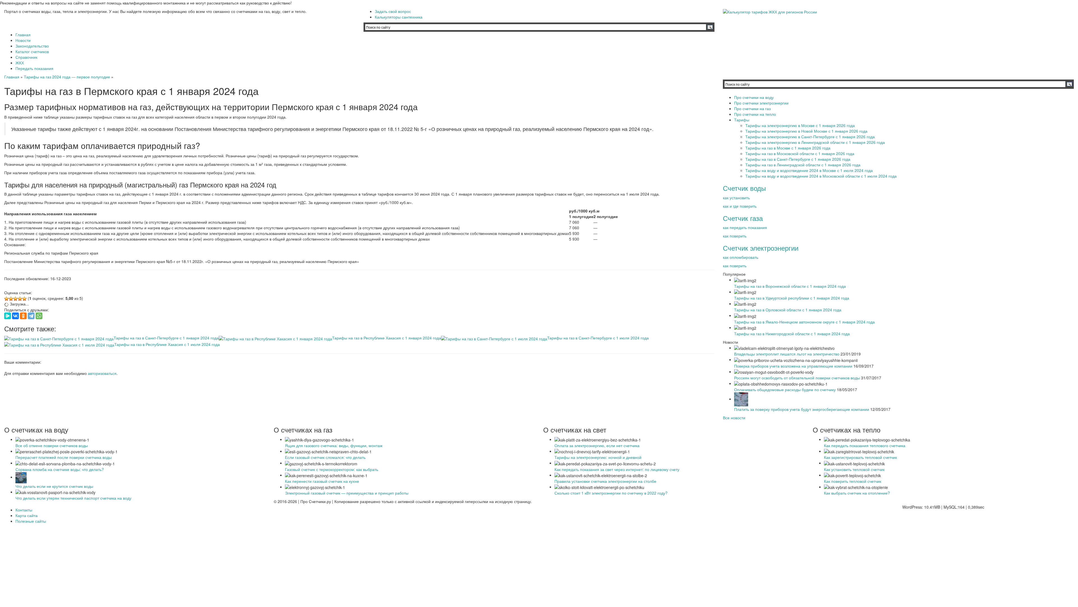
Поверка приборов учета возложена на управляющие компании (793, 366)
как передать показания (745, 227)
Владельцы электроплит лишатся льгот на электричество (786, 354)
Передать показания (34, 68)
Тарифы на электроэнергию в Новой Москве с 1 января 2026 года (806, 131)
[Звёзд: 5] (24, 298)
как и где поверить (740, 206)
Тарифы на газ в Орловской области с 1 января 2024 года (787, 309)
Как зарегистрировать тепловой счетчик (860, 457)
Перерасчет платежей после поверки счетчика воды (63, 457)
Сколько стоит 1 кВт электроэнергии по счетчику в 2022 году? (611, 493)
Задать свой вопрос (393, 11)
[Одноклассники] (23, 315)
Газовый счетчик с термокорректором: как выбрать (331, 469)
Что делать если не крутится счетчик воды (54, 486)
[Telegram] (31, 315)
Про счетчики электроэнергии (761, 103)
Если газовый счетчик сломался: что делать (325, 457)
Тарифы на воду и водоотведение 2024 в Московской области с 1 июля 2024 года (821, 176)
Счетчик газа (743, 218)
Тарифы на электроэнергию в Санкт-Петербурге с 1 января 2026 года (810, 136)
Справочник (26, 57)
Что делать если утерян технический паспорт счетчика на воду (73, 498)
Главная (23, 34)
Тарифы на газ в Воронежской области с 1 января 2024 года (790, 286)
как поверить (734, 236)
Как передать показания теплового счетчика (864, 445)
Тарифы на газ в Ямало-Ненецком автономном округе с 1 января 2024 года (804, 322)
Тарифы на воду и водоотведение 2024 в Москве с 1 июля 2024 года (809, 170)
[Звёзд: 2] (11, 298)
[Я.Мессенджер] (7, 315)
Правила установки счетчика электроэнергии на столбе (605, 481)
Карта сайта (26, 515)
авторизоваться (102, 373)
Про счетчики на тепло (755, 114)
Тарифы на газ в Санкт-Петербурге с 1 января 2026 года (797, 159)
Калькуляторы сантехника (398, 17)
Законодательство (32, 46)
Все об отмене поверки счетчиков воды (51, 445)
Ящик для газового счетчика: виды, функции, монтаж (333, 445)
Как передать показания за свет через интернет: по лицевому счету (616, 469)
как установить (736, 197)
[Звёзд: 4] (20, 298)
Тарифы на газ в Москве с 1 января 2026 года (787, 148)
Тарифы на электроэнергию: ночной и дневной (597, 457)
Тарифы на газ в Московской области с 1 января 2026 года (799, 153)
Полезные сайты (30, 521)
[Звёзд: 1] (6, 298)
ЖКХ (19, 62)
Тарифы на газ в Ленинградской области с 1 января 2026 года (802, 164)
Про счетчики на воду (754, 97)
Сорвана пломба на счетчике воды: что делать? (59, 469)
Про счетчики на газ (752, 108)
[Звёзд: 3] (15, 298)
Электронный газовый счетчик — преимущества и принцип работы (346, 493)
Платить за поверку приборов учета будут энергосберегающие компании (801, 409)
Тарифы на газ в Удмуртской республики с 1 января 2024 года (791, 298)
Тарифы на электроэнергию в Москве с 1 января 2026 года (800, 125)
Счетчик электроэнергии (760, 248)
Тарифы (741, 120)
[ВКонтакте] (15, 315)
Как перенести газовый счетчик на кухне (322, 481)
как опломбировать (740, 257)
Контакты (23, 510)
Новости (23, 40)
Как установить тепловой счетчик (854, 469)
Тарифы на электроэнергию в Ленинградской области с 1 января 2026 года (815, 142)
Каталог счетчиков (32, 51)
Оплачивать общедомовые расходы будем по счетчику (785, 389)
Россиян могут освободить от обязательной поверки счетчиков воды (797, 377)
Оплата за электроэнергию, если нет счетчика (597, 445)
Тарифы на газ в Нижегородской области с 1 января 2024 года (792, 333)
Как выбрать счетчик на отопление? (857, 493)
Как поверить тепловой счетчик (852, 481)
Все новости (734, 417)
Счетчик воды (744, 188)
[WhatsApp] (39, 315)
